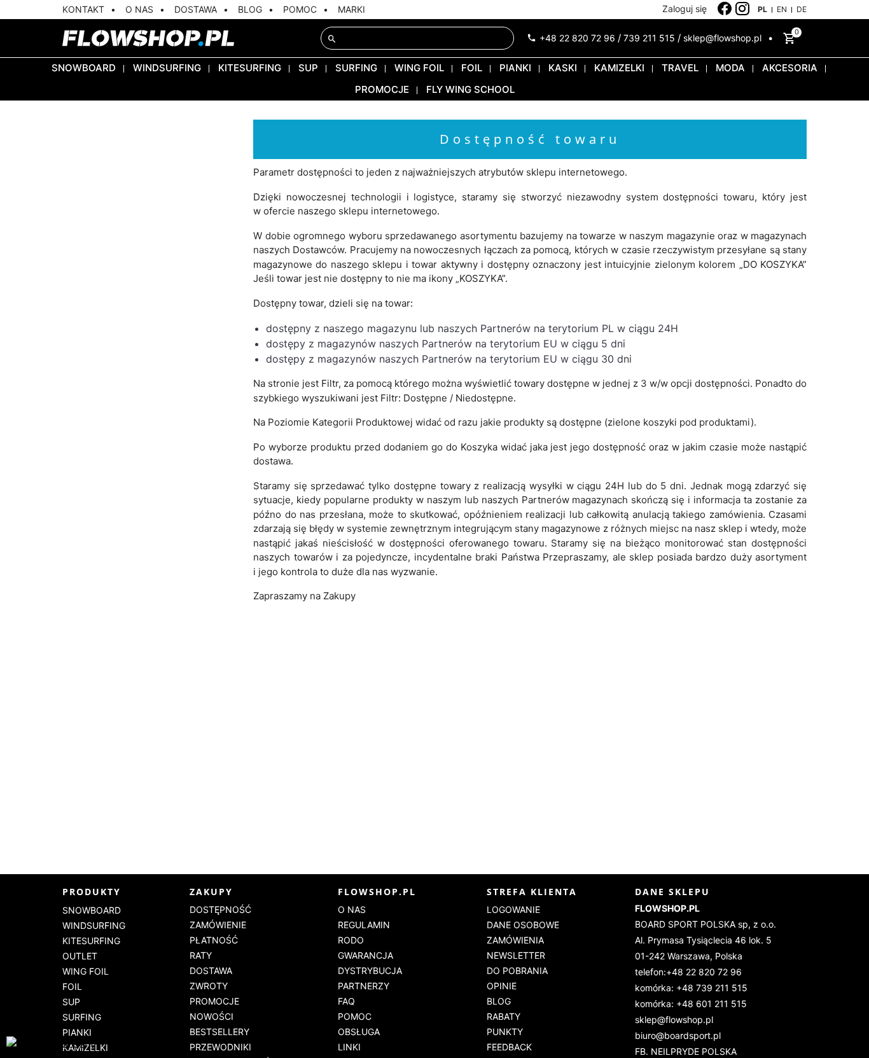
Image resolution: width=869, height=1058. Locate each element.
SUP (308, 68)
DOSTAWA (195, 9)
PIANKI (515, 68)
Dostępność (220, 909)
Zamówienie (218, 924)
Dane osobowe (523, 924)
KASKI (562, 68)
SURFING (356, 68)
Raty (201, 955)
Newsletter (516, 955)
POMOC (300, 9)
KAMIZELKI (619, 68)
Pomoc (355, 1016)
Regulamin (364, 924)
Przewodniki (220, 1046)
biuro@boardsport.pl (678, 1035)
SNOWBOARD (84, 68)
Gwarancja (365, 955)
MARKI (351, 9)
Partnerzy (363, 985)
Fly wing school (470, 89)
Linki (349, 1046)
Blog (499, 1001)
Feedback (509, 1046)
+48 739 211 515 (711, 987)
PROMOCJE (382, 89)
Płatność (214, 940)
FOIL (471, 68)
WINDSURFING (167, 68)
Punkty (505, 1031)
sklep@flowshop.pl (722, 37)
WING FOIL (419, 68)
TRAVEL (680, 68)
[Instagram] (742, 9)
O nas (352, 909)
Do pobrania (517, 970)
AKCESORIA (789, 68)
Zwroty (209, 985)
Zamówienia (515, 940)
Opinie (502, 985)
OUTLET (79, 955)
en (782, 9)
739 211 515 (649, 37)
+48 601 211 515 (711, 1003)
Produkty (91, 892)
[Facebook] (725, 9)
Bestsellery (219, 1031)
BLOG (250, 9)
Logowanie (513, 909)
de (801, 9)
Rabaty (503, 1016)
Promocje (214, 1001)
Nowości (211, 1016)
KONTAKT (83, 9)
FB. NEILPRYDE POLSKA (686, 1051)
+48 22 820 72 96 (577, 37)
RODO (351, 940)
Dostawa (211, 970)
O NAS (139, 9)
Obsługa (359, 1031)
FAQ (346, 1001)
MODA (730, 68)
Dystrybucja (370, 970)
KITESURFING (249, 68)
